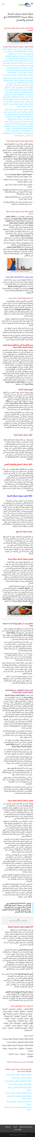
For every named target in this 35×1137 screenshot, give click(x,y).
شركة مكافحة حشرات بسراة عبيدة (18, 1081)
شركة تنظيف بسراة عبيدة (21, 1078)
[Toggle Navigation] (3, 4)
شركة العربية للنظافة (15, 1134)
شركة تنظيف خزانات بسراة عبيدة (18, 1093)
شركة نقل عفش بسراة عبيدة (20, 1084)
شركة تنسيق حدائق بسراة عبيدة (18, 1075)
